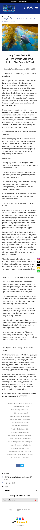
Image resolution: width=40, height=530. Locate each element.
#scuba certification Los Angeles (20, 438)
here (8, 394)
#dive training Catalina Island (20, 410)
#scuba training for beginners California (20, 454)
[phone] (38, 271)
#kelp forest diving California (20, 422)
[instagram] (38, 259)
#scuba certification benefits (20, 432)
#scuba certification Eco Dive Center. (20, 435)
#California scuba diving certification (20, 403)
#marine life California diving (20, 429)
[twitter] (38, 265)
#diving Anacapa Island (20, 413)
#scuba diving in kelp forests (20, 448)
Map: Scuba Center (23, 1)
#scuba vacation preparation (20, 458)
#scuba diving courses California (20, 445)
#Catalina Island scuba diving (20, 406)
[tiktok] (38, 262)
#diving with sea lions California (20, 416)
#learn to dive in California (20, 426)
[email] (38, 268)
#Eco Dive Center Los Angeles (20, 419)
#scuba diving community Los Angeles (20, 442)
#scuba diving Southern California (20, 451)
